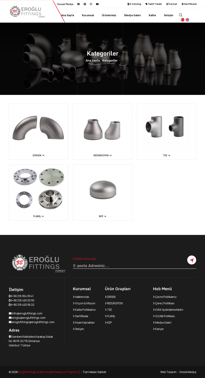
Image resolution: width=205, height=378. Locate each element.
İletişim (168, 15)
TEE (165, 155)
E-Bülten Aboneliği (84, 259)
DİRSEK (37, 155)
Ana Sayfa (67, 15)
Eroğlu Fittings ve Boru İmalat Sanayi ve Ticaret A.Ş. (49, 372)
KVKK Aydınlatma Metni (169, 310)
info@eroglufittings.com (27, 313)
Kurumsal (88, 15)
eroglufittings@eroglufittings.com (33, 322)
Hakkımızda (82, 297)
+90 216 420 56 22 (23, 305)
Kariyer (173, 3)
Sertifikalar (190, 3)
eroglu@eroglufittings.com (28, 318)
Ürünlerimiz (109, 15)
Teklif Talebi (155, 3)
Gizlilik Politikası (165, 316)
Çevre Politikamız (166, 297)
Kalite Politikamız (85, 310)
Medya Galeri (132, 15)
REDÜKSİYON (101, 155)
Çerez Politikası (164, 303)
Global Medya (187, 372)
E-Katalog (135, 3)
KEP (101, 216)
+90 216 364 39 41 (22, 296)
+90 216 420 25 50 (23, 300)
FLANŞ (37, 216)
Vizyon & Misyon (85, 303)
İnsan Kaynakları (85, 322)
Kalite (152, 15)
